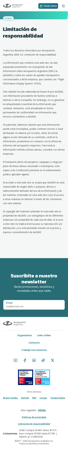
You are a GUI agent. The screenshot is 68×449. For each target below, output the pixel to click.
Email (9, 302)
